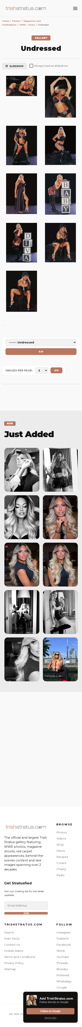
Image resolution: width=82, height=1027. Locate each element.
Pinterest (62, 975)
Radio (60, 875)
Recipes (62, 856)
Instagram (63, 932)
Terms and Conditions (19, 957)
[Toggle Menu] (75, 8)
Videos (61, 838)
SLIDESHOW (16, 66)
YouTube (62, 957)
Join (26, 913)
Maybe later (51, 1017)
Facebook (63, 944)
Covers (61, 863)
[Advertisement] (41, 748)
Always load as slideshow (51, 65)
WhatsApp (63, 981)
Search (9, 932)
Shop (60, 844)
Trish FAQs (12, 938)
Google (61, 987)
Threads (62, 963)
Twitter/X (62, 938)
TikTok (60, 950)
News (60, 850)
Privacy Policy (14, 963)
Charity (61, 869)
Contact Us (12, 944)
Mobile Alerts (13, 950)
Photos (61, 832)
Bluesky (62, 969)
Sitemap (10, 969)
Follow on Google (50, 1011)
